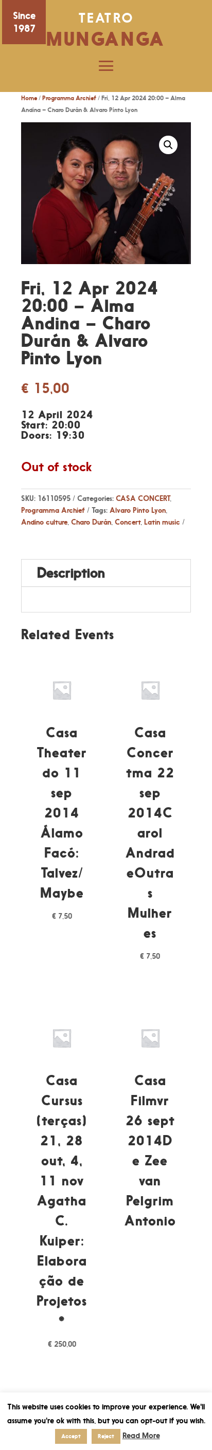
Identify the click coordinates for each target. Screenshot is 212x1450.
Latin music (162, 521)
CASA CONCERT (143, 498)
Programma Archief (69, 98)
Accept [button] (71, 1436)
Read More (141, 1435)
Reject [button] (106, 1436)
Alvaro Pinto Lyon (138, 510)
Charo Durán (91, 521)
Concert (127, 521)
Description (71, 573)
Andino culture (44, 521)
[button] (168, 145)
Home (29, 98)
